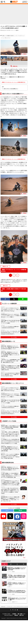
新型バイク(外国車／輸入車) (8, 35)
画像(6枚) (15, 66)
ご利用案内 (14, 613)
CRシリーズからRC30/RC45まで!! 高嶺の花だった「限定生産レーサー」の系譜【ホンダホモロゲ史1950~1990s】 (10, 374)
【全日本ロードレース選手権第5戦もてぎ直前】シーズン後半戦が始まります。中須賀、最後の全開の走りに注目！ (10, 361)
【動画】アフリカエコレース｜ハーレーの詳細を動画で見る (13, 82)
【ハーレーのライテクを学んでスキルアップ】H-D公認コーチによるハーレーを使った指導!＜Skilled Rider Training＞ (10, 309)
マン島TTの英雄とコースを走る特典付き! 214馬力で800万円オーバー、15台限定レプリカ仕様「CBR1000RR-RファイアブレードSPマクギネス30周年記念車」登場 (10, 475)
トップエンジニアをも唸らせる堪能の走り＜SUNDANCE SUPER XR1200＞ (10, 327)
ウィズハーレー (21, 35)
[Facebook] (5, 299)
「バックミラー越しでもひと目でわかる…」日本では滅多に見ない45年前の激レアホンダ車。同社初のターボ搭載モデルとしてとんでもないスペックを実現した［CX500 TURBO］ (10, 491)
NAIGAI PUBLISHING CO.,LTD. (13, 618)
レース (16, 35)
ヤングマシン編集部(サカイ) (12, 601)
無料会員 (20, 510)
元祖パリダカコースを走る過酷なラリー (10, 88)
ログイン (7, 510)
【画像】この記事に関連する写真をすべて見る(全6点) (13, 289)
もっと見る (14, 337)
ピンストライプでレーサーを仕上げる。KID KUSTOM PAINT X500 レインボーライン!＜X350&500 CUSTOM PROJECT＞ (10, 333)
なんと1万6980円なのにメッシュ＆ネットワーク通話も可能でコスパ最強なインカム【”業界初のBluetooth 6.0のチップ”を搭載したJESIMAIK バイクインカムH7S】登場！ (10, 482)
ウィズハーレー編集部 (14, 30)
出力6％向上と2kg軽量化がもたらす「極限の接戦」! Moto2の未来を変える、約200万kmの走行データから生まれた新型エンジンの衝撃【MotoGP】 (10, 367)
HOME (4, 606)
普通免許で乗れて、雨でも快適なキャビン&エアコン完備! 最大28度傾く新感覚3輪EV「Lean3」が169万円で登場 (10, 427)
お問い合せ (21, 615)
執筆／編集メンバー (22, 613)
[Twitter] (14, 299)
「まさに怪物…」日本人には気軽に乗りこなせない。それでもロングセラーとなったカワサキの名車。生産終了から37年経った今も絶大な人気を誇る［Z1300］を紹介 (10, 434)
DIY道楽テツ (9, 586)
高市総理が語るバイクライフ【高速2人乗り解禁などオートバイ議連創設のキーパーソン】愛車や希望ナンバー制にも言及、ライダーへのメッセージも (10, 499)
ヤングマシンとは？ (6, 613)
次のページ (5, 266)
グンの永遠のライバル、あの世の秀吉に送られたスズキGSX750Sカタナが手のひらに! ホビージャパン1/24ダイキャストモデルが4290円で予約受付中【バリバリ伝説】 (10, 441)
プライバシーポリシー (8, 615)
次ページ (5, 285)
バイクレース (9, 606)
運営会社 (16, 615)
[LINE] (22, 299)
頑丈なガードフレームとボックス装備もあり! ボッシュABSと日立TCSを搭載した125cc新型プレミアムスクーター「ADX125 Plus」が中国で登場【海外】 (10, 456)
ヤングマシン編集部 (11, 571)
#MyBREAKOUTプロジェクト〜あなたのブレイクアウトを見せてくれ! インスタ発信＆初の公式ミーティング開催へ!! (10, 316)
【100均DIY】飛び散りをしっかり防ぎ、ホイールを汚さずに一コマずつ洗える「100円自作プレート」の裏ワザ (16, 583)
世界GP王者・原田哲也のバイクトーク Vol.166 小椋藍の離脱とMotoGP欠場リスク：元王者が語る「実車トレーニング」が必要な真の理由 (10, 354)
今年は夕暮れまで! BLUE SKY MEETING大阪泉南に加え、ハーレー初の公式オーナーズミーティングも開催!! (10, 322)
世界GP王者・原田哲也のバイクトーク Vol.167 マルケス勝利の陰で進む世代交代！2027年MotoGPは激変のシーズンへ (10, 347)
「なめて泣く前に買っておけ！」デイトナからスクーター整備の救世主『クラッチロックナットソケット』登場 (16, 599)
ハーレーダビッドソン (5, 37)
